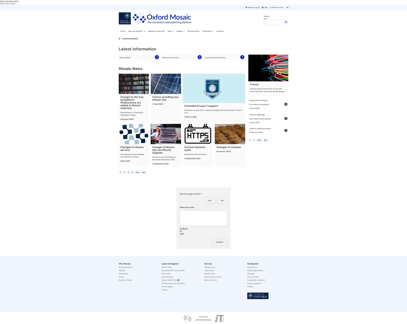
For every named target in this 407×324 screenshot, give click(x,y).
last (143, 172)
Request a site (209, 267)
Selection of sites (125, 280)
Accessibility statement (256, 280)
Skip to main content (7, 3)
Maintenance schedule (213, 277)
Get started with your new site (173, 270)
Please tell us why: (187, 207)
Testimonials (123, 274)
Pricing (121, 277)
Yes (210, 200)
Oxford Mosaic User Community (173, 283)
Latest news (209, 270)
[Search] (286, 22)
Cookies (250, 287)
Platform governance (255, 270)
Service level (252, 267)
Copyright (251, 274)
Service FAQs (166, 267)
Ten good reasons (125, 267)
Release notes (209, 274)
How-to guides (167, 287)
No (222, 200)
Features (122, 270)
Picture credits (252, 277)
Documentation (167, 277)
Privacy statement (254, 283)
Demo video (166, 274)
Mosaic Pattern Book (170, 280)
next (137, 172)
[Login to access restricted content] (287, 7)
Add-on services (210, 280)
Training (164, 290)
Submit (220, 242)
